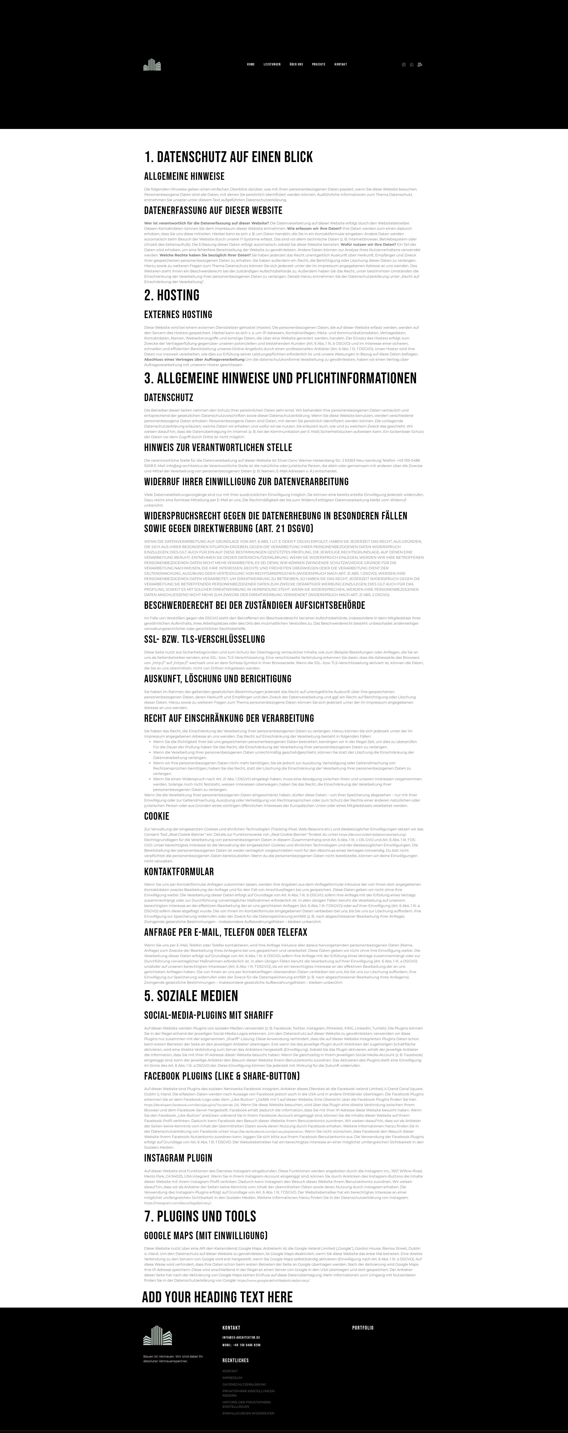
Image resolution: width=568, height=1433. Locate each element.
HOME (251, 64)
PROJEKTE (319, 64)
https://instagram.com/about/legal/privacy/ (177, 1203)
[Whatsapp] (412, 65)
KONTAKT (341, 64)
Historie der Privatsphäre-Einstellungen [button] (247, 1404)
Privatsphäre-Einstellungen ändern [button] (248, 1393)
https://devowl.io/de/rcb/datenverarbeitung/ (372, 835)
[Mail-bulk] (420, 65)
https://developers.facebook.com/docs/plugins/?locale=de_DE (191, 1105)
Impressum (232, 1378)
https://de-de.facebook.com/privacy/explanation (266, 1132)
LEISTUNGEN (272, 64)
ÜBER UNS (296, 64)
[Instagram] (404, 65)
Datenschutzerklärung (244, 1384)
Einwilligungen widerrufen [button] (248, 1413)
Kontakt (230, 1371)
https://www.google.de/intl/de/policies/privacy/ (273, 1281)
